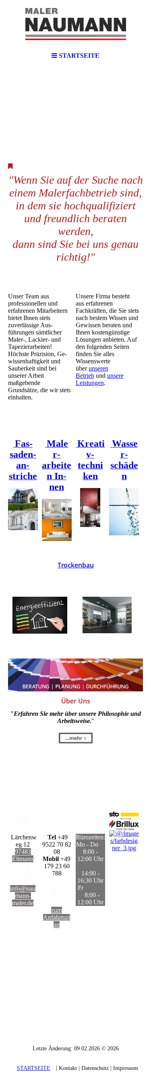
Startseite (33, 1068)
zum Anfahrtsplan (56, 917)
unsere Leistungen (100, 379)
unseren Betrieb (92, 372)
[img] (75, 24)
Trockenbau (76, 565)
